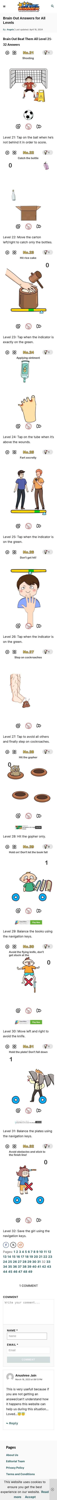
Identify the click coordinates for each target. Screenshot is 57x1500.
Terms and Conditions (20, 1474)
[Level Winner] (28, 6)
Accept (30, 1497)
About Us (12, 1455)
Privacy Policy (15, 1467)
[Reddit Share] (20, 1245)
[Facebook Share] (6, 1245)
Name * (12, 1330)
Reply (13, 1423)
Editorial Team (15, 1461)
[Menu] (4, 6)
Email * (12, 1344)
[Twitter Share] (13, 1245)
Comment (10, 1297)
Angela (10, 29)
